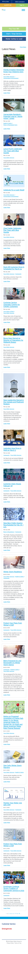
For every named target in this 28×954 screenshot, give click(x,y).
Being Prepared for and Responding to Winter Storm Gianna (12, 662)
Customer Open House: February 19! (12, 484)
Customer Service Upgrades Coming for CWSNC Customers (11, 304)
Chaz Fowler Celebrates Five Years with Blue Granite (12, 230)
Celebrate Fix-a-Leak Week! (13, 190)
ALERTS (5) (7, 5)
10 (19, 913)
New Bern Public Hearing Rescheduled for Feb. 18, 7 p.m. (13, 525)
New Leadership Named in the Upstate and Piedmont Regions (13, 402)
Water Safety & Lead (14, 38)
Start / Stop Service (14, 33)
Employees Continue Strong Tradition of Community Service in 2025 (13, 888)
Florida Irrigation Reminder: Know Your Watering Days (13, 70)
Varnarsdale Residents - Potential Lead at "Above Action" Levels (12, 116)
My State (6, 2)
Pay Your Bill (14, 28)
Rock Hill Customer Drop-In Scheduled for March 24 (13, 268)
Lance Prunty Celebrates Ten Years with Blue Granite (12, 150)
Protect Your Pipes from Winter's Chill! (12, 624)
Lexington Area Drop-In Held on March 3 (12, 449)
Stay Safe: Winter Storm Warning (12, 766)
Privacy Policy (10, 943)
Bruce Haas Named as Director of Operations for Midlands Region (13, 340)
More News (23, 47)
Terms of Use (18, 943)
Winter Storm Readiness (12, 571)
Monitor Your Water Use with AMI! (12, 803)
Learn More (6, 93)
